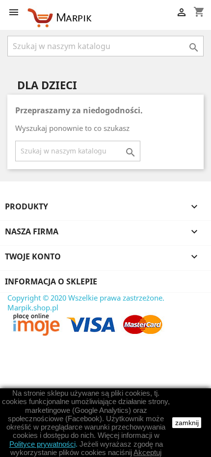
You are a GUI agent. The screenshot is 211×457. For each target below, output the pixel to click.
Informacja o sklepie (51, 281)
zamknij (187, 423)
